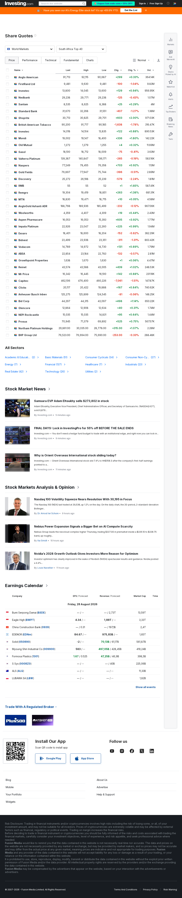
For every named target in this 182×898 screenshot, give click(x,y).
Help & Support (106, 794)
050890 (24, 641)
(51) (56, 357)
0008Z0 (25, 663)
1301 (35, 656)
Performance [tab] (30, 60)
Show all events (146, 687)
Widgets (10, 801)
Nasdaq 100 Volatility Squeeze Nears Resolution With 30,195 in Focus (83, 499)
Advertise (102, 787)
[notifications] (168, 3)
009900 (49, 649)
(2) (22, 357)
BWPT (30, 619)
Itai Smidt (42, 540)
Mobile (10, 787)
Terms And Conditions (125, 889)
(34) (99, 357)
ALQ (20, 670)
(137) (53, 364)
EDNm (27, 634)
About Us (102, 779)
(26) (55, 371)
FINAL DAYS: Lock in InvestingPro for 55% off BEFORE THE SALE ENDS (84, 428)
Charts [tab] (90, 60)
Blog (8, 779)
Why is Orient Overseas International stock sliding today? (75, 455)
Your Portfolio (14, 794)
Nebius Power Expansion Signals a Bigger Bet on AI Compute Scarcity (83, 526)
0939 (45, 627)
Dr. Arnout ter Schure (48, 513)
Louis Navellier (45, 567)
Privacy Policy (150, 889)
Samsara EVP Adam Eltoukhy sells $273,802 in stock (71, 401)
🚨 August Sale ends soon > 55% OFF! (113, 3)
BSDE (41, 612)
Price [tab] (12, 60)
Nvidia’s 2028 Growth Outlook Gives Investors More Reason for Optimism (86, 553)
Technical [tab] (50, 60)
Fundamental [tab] (71, 60)
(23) (134, 364)
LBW (30, 678)
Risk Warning (170, 889)
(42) (14, 371)
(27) (140, 357)
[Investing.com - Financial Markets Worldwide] (19, 3)
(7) (11, 364)
